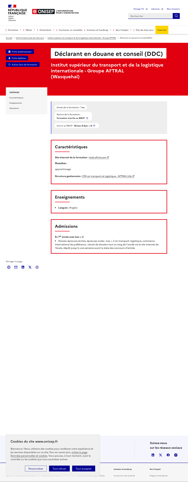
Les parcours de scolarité (124, 475)
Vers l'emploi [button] (122, 29)
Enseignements (15, 103)
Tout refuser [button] (59, 468)
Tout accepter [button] (84, 468)
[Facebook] (37, 267)
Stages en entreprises (159, 475)
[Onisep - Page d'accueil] (43, 11)
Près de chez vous (144, 29)
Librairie (155, 8)
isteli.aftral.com (97, 157)
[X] (30, 267)
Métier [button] (29, 29)
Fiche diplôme (19, 58)
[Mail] (16, 267)
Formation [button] (13, 29)
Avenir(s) (161, 29)
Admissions (14, 108)
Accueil (9, 37)
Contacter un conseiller (71, 29)
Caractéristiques (16, 97)
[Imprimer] (9, 267)
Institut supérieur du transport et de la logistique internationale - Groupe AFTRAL (82, 37)
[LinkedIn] (23, 267)
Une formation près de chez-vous (30, 37)
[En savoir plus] (87, 118)
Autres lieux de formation (24, 64)
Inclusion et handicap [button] (97, 29)
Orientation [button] (45, 29)
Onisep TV (139, 8)
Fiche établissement (22, 51)
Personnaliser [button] (35, 468)
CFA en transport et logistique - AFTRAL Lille (107, 176)
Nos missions (173, 8)
